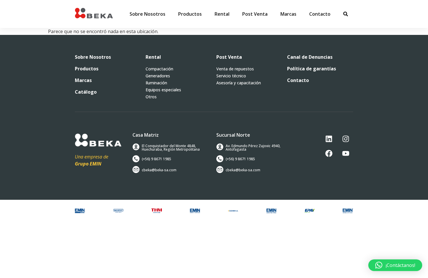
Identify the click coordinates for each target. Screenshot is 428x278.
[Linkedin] (329, 138)
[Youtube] (346, 153)
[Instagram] (346, 138)
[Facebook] (329, 153)
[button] (190, 14)
